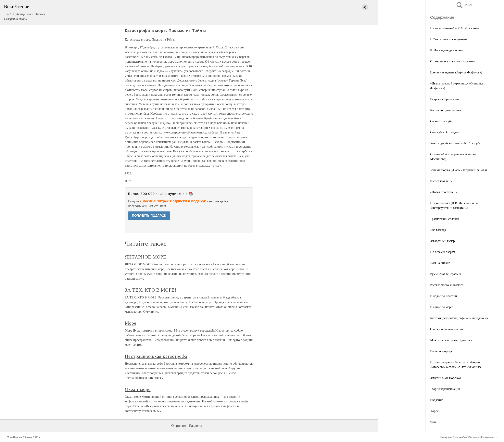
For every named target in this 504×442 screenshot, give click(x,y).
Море (130, 323)
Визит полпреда (441, 351)
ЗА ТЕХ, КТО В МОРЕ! (150, 290)
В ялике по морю (441, 307)
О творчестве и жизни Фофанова (452, 61)
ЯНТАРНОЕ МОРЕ (145, 257)
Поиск (464, 5)
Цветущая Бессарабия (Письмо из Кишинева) (467, 437)
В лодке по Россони (443, 296)
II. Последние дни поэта (446, 50)
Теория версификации (445, 389)
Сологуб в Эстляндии (445, 132)
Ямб (433, 422)
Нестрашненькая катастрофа (156, 356)
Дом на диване (440, 263)
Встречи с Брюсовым (444, 99)
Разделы (195, 425)
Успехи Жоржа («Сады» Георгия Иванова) (458, 170)
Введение (436, 400)
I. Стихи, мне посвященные (448, 39)
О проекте (178, 425)
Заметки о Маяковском (445, 378)
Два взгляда (438, 230)
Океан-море (138, 389)
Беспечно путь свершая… (447, 110)
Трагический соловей (444, 219)
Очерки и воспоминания (446, 329)
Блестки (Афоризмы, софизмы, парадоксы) (459, 318)
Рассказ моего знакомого (446, 285)
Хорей (434, 411)
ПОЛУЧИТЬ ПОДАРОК (149, 215)
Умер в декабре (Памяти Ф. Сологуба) (455, 143)
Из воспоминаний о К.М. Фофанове (454, 28)
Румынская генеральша (445, 274)
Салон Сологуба (441, 121)
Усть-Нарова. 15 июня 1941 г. (24, 437)
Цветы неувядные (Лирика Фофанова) (456, 72)
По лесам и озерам (442, 252)
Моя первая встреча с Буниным (451, 340)
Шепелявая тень (441, 181)
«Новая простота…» (444, 192)
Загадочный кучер (442, 241)
